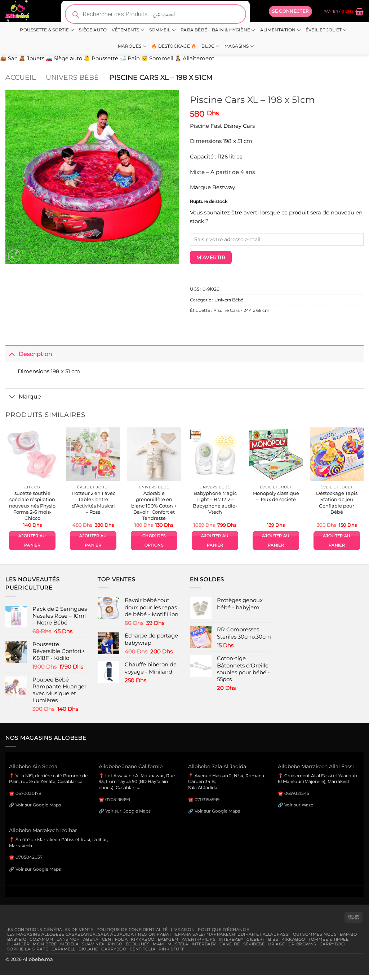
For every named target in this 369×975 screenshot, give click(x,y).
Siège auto (93, 29)
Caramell (64, 949)
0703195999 (207, 799)
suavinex (93, 943)
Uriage (276, 943)
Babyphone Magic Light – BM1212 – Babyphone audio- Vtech (215, 502)
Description (35, 353)
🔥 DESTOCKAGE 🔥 (173, 46)
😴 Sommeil (157, 58)
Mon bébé (45, 943)
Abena (91, 939)
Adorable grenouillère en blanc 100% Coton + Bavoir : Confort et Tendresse (154, 505)
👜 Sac (8, 58)
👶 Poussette (101, 58)
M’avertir (210, 257)
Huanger (18, 943)
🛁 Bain (130, 58)
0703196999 (117, 799)
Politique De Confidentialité (132, 929)
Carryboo (332, 943)
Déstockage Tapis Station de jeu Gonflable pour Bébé (336, 502)
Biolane (88, 949)
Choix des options (154, 540)
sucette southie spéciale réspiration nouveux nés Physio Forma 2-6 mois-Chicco (32, 505)
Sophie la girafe (27, 949)
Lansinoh (68, 939)
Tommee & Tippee (328, 939)
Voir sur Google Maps (38, 805)
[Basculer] (11, 354)
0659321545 (296, 793)
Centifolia (115, 939)
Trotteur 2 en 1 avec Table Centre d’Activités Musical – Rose (93, 502)
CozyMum (41, 939)
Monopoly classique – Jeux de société (276, 496)
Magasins (236, 46)
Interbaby (231, 939)
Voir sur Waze (298, 805)
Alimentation (278, 29)
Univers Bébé (72, 77)
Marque (30, 396)
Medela (69, 943)
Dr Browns (302, 943)
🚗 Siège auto (64, 58)
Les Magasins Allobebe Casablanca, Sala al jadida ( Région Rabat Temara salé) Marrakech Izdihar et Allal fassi (148, 934)
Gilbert (255, 939)
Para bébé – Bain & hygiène (215, 29)
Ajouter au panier (32, 540)
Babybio (17, 939)
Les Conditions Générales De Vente (49, 929)
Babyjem (168, 939)
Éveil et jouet (324, 29)
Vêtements (125, 29)
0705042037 (29, 857)
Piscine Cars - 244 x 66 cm (241, 310)
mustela (178, 943)
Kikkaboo (143, 939)
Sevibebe (254, 943)
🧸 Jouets (31, 58)
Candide (229, 943)
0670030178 (28, 793)
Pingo (115, 943)
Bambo (348, 934)
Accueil (20, 77)
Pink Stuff (172, 949)
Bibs (273, 939)
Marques (130, 46)
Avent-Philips (198, 939)
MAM (158, 943)
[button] (290, 11)
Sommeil (160, 29)
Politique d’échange (223, 929)
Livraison (183, 929)
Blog (207, 46)
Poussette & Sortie (44, 29)
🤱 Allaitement (194, 58)
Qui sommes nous (315, 934)
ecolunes (138, 943)
